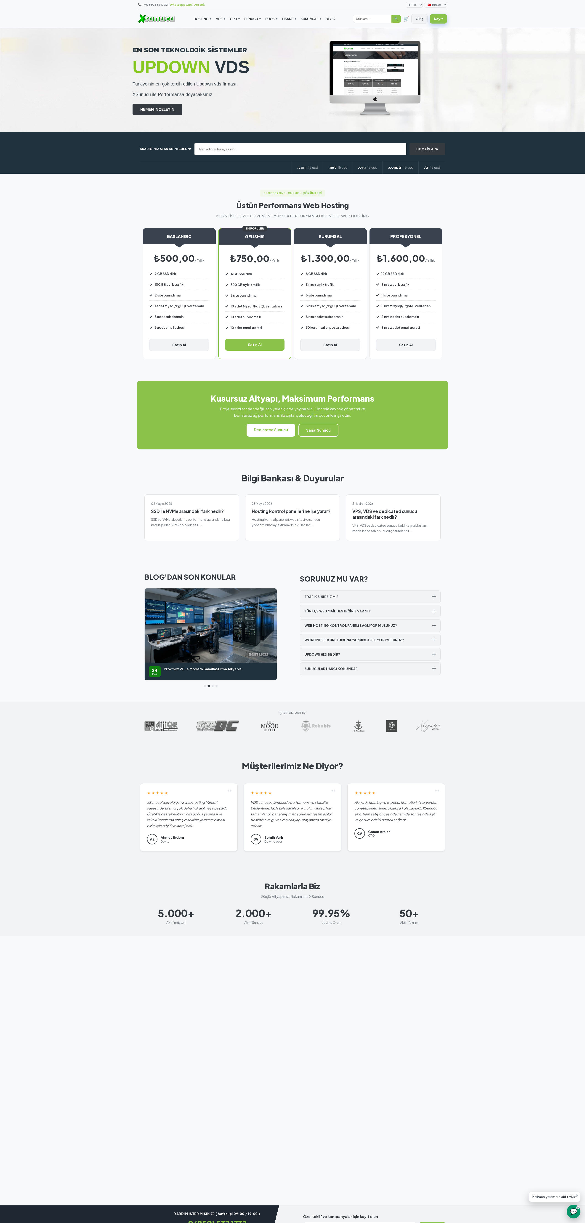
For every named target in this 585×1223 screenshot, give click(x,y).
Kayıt (438, 19)
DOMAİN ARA (427, 149)
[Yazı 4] (216, 686)
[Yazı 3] (212, 686)
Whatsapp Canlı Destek (187, 4)
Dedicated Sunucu (271, 429)
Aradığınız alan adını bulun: (165, 149)
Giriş (419, 19)
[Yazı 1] (205, 686)
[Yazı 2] (209, 686)
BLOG (330, 19)
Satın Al (179, 344)
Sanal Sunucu (318, 430)
